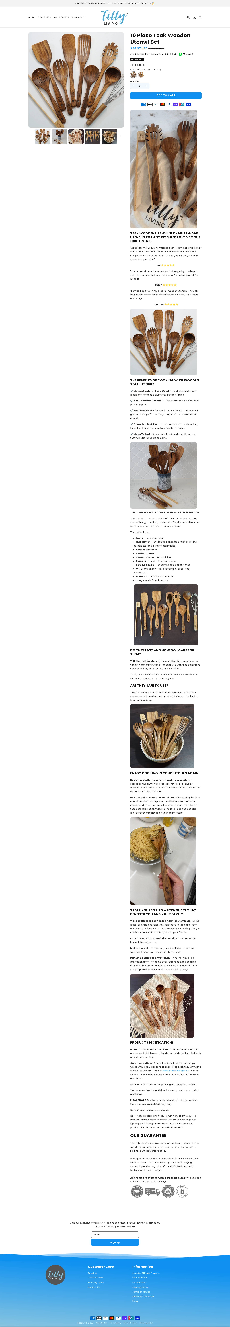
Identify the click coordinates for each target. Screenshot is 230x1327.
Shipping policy (146, 1323)
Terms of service (130, 1323)
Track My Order (96, 1282)
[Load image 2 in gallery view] (59, 136)
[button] (188, 17)
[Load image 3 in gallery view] (76, 136)
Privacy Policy (139, 1277)
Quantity (134, 81)
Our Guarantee (96, 1277)
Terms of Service (141, 1292)
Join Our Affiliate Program (146, 1273)
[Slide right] (121, 136)
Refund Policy (139, 1282)
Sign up (115, 1242)
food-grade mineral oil (175, 1070)
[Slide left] (31, 136)
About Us (92, 1273)
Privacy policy (115, 1323)
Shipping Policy (140, 1287)
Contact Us (94, 1287)
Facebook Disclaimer (143, 1296)
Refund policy (101, 1323)
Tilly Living (88, 1323)
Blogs (135, 1301)
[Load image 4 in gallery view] (92, 136)
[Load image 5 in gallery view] (109, 136)
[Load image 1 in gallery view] (42, 136)
